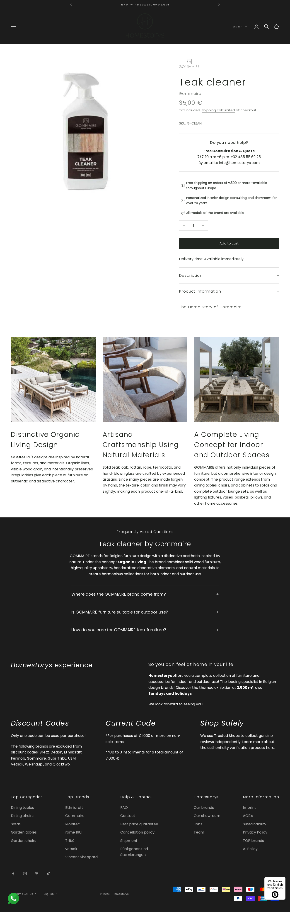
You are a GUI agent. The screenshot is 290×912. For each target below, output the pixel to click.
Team (199, 832)
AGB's (248, 815)
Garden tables (24, 832)
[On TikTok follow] (48, 873)
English (237, 26)
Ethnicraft (74, 807)
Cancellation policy (137, 832)
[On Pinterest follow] (36, 873)
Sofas (16, 824)
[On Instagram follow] (25, 873)
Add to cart (229, 243)
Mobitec (72, 824)
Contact (127, 815)
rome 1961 (73, 832)
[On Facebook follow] (13, 873)
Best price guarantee (139, 824)
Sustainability (254, 824)
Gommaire (190, 93)
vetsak (71, 848)
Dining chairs (22, 815)
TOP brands (253, 840)
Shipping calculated (218, 110)
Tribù (69, 840)
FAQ (124, 807)
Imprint (249, 807)
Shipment (129, 840)
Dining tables (22, 807)
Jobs (198, 824)
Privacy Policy (255, 832)
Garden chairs (23, 840)
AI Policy (250, 848)
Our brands (204, 807)
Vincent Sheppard (81, 857)
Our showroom (207, 815)
